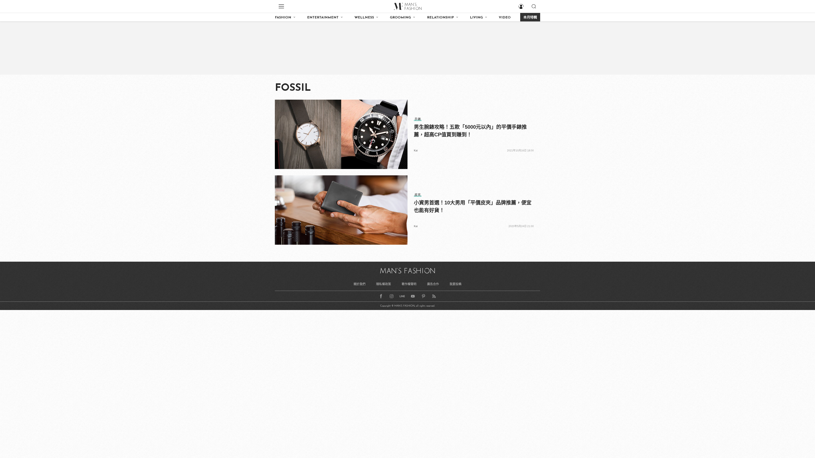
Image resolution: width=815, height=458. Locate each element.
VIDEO (505, 17)
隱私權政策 (383, 284)
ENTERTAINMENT (323, 17)
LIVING (476, 17)
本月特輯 (530, 17)
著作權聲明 (409, 284)
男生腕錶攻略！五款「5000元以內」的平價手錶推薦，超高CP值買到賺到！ (470, 130)
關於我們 (359, 284)
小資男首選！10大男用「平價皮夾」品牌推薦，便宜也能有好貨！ (472, 206)
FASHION (283, 17)
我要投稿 (455, 284)
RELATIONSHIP (440, 17)
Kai (416, 150)
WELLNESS (364, 17)
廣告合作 (433, 284)
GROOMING (400, 17)
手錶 (418, 119)
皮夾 (418, 194)
